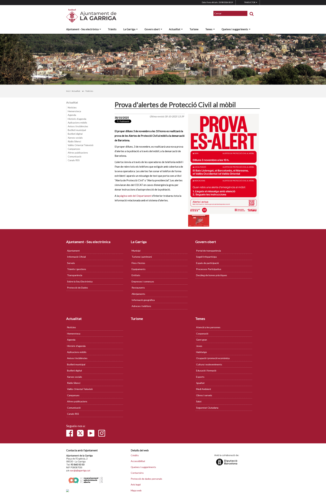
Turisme (193, 29)
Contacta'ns (137, 473)
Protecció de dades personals (146, 478)
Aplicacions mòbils (77, 122)
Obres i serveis (204, 395)
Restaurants (138, 287)
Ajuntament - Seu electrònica (82, 29)
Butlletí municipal (77, 130)
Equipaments (139, 269)
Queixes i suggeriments (235, 29)
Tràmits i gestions (76, 269)
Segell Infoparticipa (206, 256)
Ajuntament (73, 250)
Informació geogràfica (143, 300)
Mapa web (136, 490)
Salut (199, 401)
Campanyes (74, 148)
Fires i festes (138, 263)
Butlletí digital (75, 133)
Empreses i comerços (143, 281)
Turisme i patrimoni (142, 256)
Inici (68, 91)
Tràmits (112, 29)
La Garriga (129, 29)
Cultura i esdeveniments (209, 364)
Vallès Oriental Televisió (80, 145)
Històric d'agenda (77, 118)
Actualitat (174, 29)
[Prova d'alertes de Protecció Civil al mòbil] (223, 164)
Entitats (136, 275)
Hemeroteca (74, 111)
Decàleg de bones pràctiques (211, 275)
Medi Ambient (203, 389)
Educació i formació (206, 370)
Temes (208, 29)
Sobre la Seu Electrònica (80, 281)
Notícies (89, 91)
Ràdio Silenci (74, 141)
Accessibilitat (138, 461)
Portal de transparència (208, 250)
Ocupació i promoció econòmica (213, 358)
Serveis (71, 263)
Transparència (74, 275)
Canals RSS (74, 160)
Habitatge (201, 352)
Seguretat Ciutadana (207, 407)
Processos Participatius (208, 269)
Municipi (136, 250)
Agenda (72, 114)
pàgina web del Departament (135, 195)
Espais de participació (207, 263)
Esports (200, 376)
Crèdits (135, 455)
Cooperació (202, 333)
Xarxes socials (75, 137)
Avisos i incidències (78, 126)
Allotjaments (138, 293)
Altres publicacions (78, 152)
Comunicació (74, 156)
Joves (199, 345)
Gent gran (201, 339)
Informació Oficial (76, 256)
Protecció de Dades (77, 287)
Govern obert (152, 29)
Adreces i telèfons (141, 306)
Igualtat (200, 382)
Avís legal (136, 484)
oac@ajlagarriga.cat (80, 470)
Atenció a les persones (208, 327)
